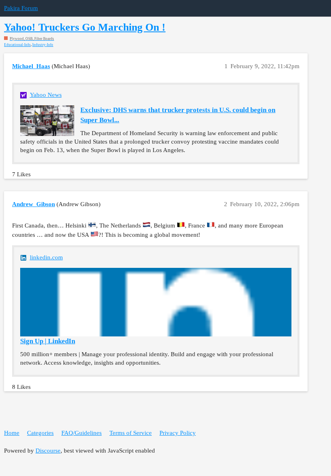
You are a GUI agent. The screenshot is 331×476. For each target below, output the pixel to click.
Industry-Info (42, 45)
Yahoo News (46, 95)
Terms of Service (130, 433)
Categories (40, 433)
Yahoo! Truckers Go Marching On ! (85, 27)
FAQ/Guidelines (81, 433)
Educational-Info (17, 45)
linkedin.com (46, 257)
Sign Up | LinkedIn (47, 341)
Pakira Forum (21, 8)
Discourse (48, 450)
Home (11, 433)
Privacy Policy (177, 433)
